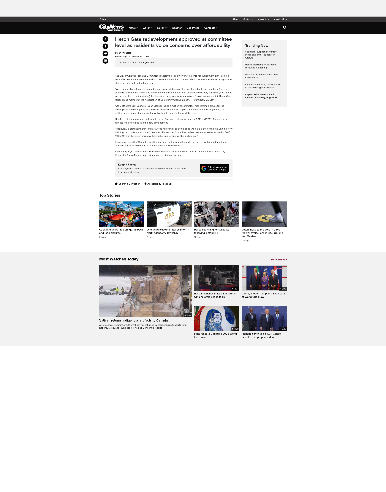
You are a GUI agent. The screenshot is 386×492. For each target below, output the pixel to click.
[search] (285, 28)
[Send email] (105, 61)
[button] (248, 19)
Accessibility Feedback (159, 183)
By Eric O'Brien (123, 52)
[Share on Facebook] (105, 46)
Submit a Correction (129, 183)
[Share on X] (105, 39)
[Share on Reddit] (105, 53)
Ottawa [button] (103, 19)
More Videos (278, 259)
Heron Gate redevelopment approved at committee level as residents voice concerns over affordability (173, 42)
